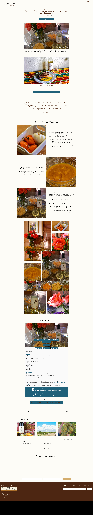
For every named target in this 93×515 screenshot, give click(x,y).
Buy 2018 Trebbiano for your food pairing (46, 92)
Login (69, 485)
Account (89, 5)
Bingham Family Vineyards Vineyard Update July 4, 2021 (46, 440)
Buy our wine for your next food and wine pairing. (46, 402)
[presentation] (26, 429)
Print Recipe (51, 19)
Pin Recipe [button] (47, 348)
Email (44, 476)
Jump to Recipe (43, 19)
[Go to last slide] (18, 434)
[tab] (44, 448)
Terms (85, 485)
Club (79, 5)
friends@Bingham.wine (6, 497)
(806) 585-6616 (4, 495)
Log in (87, 1)
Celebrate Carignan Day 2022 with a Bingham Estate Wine (25, 440)
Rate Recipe (54, 348)
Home (65, 485)
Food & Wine (46, 9)
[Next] (75, 434)
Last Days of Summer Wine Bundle (59, 203)
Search (64, 486)
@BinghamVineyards (44, 395)
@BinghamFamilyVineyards (44, 390)
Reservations (79, 485)
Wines (74, 485)
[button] (37, 236)
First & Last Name (25, 476)
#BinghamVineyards (57, 390)
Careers (89, 485)
